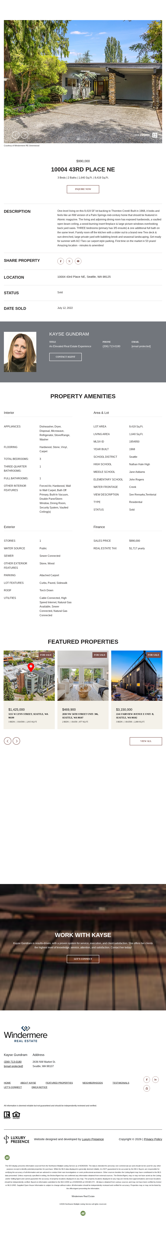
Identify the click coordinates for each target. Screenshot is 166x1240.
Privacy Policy (153, 1139)
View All (146, 741)
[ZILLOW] (146, 1088)
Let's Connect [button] (83, 959)
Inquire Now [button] (83, 189)
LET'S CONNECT (13, 1087)
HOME (7, 1083)
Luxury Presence (93, 1139)
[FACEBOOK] (146, 1079)
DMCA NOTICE (39, 1087)
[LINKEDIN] (155, 1079)
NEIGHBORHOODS (93, 1083)
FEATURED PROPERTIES (59, 1083)
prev (15, 135)
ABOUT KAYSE (28, 1083)
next (24, 135)
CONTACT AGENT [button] (65, 357)
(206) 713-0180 (111, 346)
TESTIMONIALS (121, 1083)
